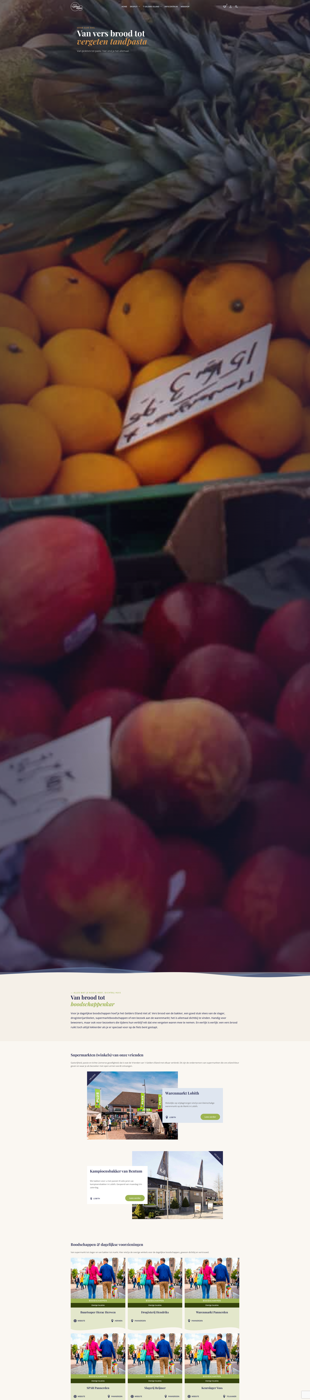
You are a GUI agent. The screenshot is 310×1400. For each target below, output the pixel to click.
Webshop (185, 6)
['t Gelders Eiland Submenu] (161, 6)
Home (124, 6)
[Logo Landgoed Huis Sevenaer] (77, 7)
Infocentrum (171, 6)
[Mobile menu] (230, 7)
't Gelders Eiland (151, 6)
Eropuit (134, 6)
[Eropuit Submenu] (139, 6)
